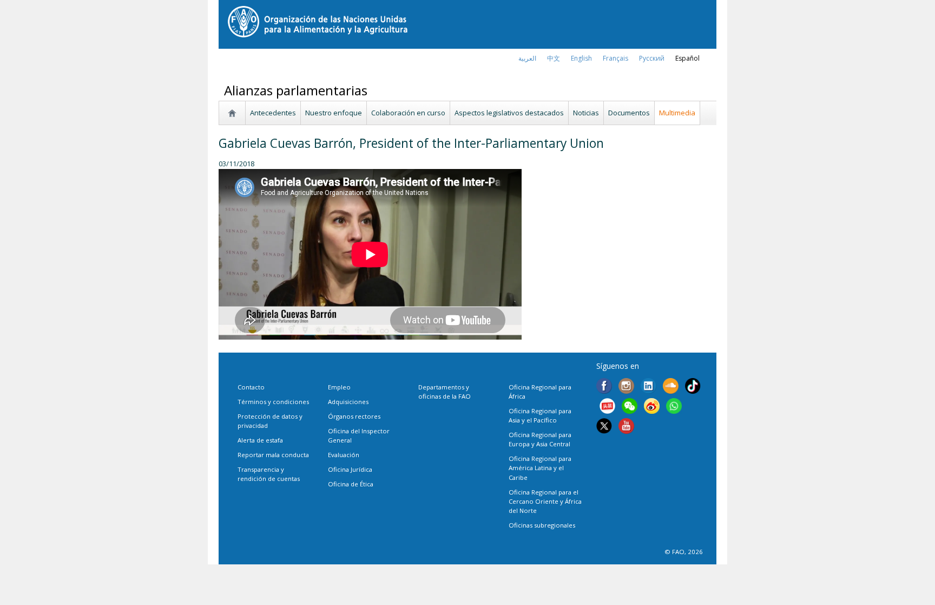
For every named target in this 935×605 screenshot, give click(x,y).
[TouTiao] (607, 407)
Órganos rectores (354, 416)
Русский (651, 58)
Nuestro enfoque (333, 113)
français (615, 58)
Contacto (251, 387)
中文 (553, 58)
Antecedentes (273, 113)
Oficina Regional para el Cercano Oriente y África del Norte (545, 501)
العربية (527, 58)
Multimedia (677, 113)
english (581, 58)
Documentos (629, 113)
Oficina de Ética (350, 484)
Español (687, 58)
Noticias (586, 113)
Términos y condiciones (273, 402)
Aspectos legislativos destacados (509, 113)
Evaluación (343, 455)
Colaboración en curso (408, 113)
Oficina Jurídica (350, 469)
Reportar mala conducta (273, 455)
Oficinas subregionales (542, 525)
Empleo (339, 387)
